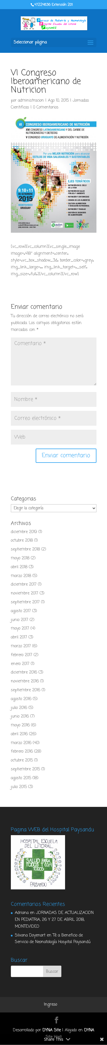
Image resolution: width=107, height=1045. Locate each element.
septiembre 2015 (25, 769)
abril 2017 (19, 637)
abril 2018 (19, 567)
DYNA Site (52, 1030)
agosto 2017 (21, 611)
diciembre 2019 (24, 532)
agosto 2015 (21, 778)
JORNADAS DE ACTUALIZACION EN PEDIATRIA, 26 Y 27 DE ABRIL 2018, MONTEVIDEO (54, 920)
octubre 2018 (22, 541)
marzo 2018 (21, 576)
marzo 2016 (21, 743)
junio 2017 (19, 620)
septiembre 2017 (25, 602)
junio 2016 (20, 717)
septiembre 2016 (25, 690)
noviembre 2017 (24, 593)
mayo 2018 (20, 558)
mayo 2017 (20, 629)
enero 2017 (20, 664)
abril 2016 (19, 734)
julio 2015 (19, 787)
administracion (31, 101)
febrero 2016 (22, 752)
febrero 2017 (21, 655)
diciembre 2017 (24, 585)
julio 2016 (19, 708)
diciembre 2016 (24, 673)
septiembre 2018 (25, 549)
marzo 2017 (21, 646)
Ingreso (50, 1005)
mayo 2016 (20, 725)
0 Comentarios (45, 107)
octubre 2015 (22, 760)
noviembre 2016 (25, 681)
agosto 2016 (21, 699)
